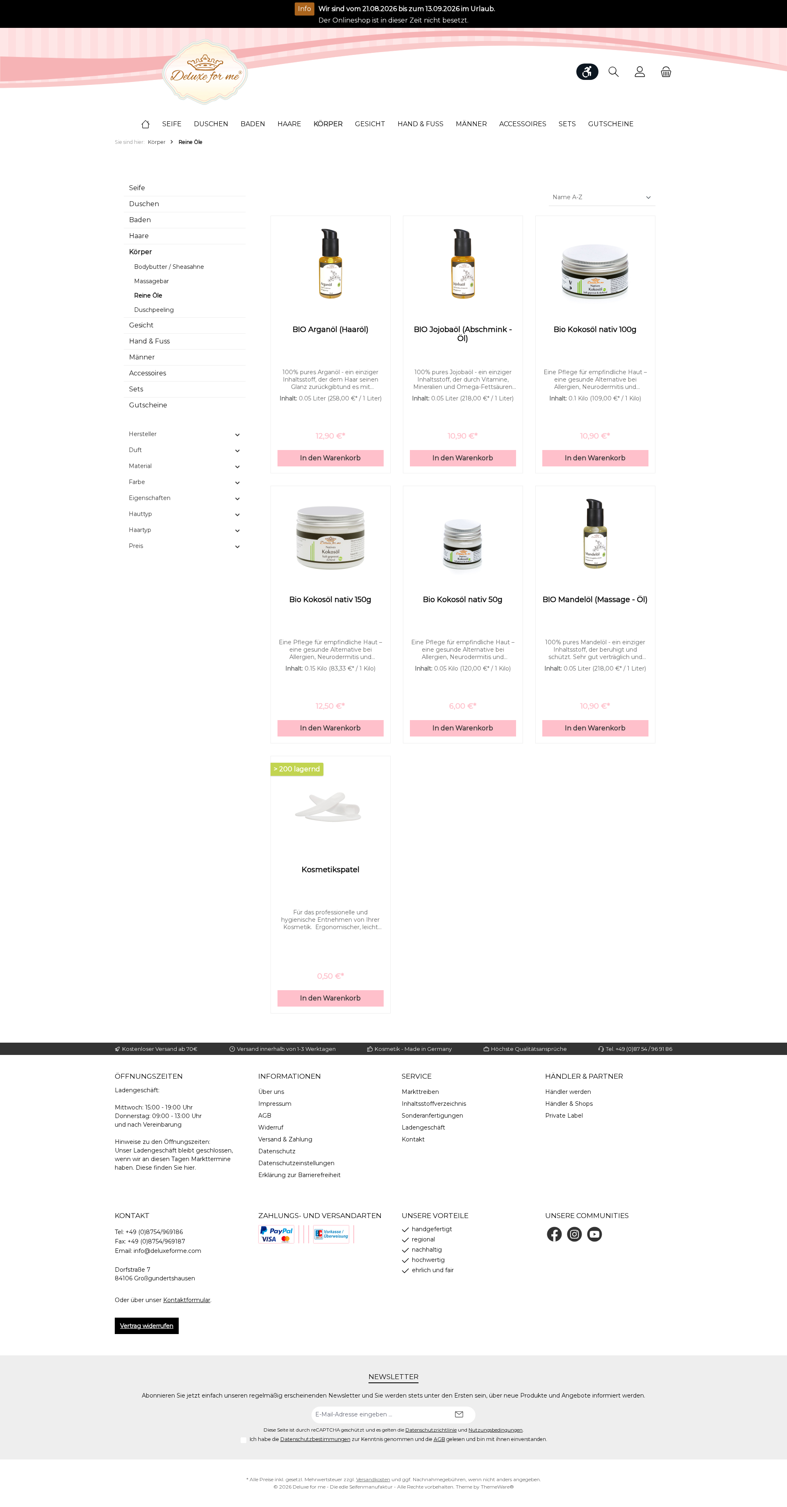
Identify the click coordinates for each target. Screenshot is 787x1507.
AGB (264, 1115)
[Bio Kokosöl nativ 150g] (330, 534)
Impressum (274, 1103)
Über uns (271, 1092)
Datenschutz (277, 1151)
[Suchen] (614, 72)
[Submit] (459, 1415)
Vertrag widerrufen (146, 1326)
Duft (135, 450)
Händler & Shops (569, 1103)
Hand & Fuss (149, 341)
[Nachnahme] (303, 1234)
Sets (136, 389)
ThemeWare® (497, 1487)
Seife (137, 188)
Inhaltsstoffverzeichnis (434, 1103)
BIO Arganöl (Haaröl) (330, 329)
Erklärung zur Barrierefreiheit (299, 1175)
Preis (136, 546)
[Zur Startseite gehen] (205, 72)
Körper (140, 252)
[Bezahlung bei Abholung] (298, 1234)
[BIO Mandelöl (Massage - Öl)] (595, 534)
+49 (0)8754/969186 (154, 1232)
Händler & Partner (584, 1076)
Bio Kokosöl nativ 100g (595, 329)
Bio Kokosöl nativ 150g (330, 599)
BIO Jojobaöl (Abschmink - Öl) (463, 334)
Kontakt (413, 1139)
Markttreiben (420, 1092)
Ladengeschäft (423, 1127)
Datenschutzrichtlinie (431, 1430)
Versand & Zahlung (285, 1139)
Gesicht (141, 325)
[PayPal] (276, 1234)
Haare (139, 236)
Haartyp (140, 530)
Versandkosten (373, 1479)
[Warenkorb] (663, 72)
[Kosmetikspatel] (330, 804)
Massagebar (151, 281)
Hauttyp (140, 514)
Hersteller (143, 434)
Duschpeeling (154, 310)
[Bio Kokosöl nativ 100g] (595, 264)
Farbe (137, 482)
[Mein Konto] (640, 72)
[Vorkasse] (331, 1234)
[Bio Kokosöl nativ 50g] (463, 534)
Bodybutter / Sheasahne (169, 266)
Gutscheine (148, 405)
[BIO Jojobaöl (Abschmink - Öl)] (463, 264)
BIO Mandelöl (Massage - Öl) (595, 599)
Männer (142, 357)
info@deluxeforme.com (167, 1251)
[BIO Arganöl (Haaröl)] (330, 264)
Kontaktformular (186, 1300)
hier (189, 1167)
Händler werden (568, 1092)
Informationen (289, 1076)
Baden (140, 220)
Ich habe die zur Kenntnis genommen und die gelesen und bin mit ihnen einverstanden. (398, 1439)
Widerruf (270, 1127)
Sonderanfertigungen (432, 1115)
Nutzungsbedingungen (496, 1430)
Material (140, 466)
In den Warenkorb (330, 458)
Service (417, 1076)
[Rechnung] (353, 1234)
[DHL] (308, 1234)
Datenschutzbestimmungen (315, 1439)
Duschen (144, 204)
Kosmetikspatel (330, 869)
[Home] (151, 124)
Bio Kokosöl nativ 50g (463, 599)
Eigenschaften (150, 498)
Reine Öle (148, 295)
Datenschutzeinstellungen (296, 1163)
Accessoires (147, 373)
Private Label (564, 1115)
